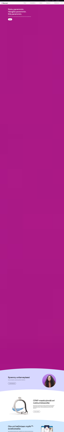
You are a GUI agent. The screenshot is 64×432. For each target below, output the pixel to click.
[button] (62, 2)
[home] (4, 3)
